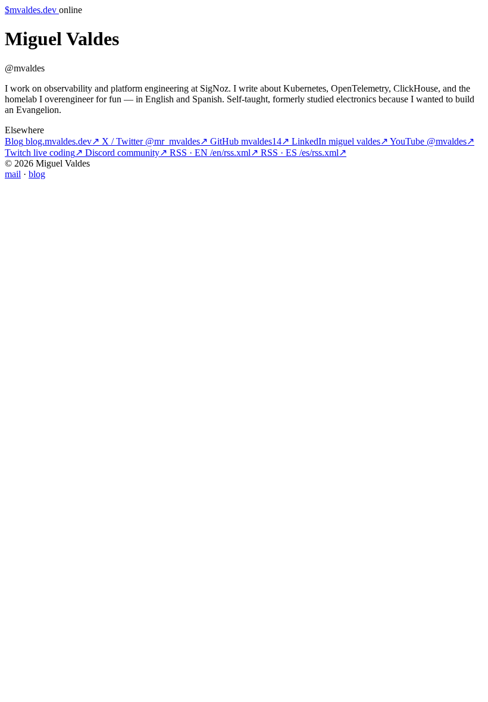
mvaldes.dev (31, 10)
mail (13, 174)
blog (37, 174)
